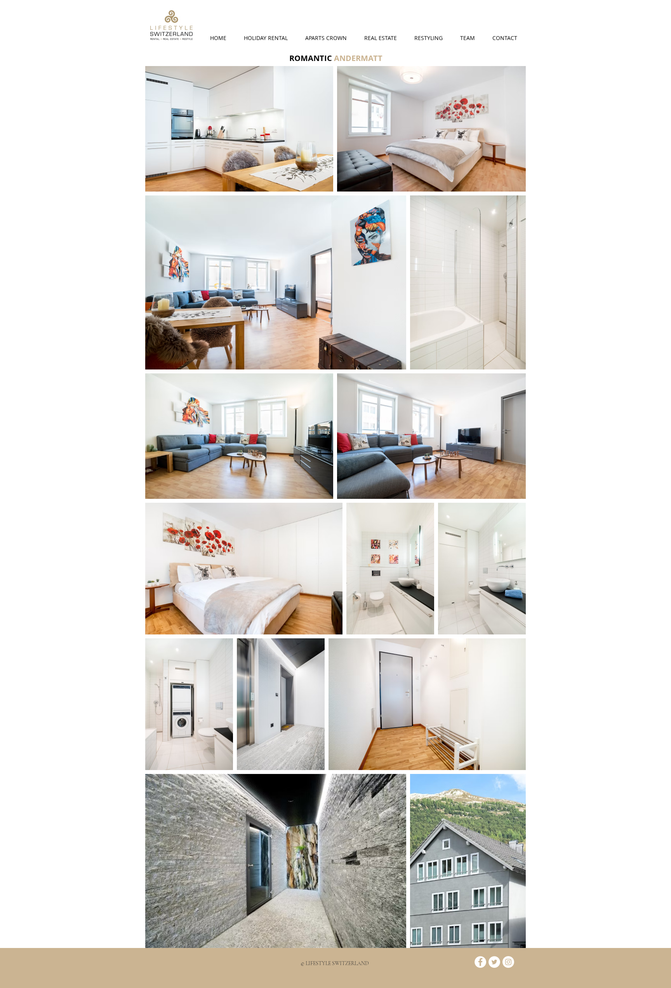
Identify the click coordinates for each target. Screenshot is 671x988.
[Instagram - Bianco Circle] (508, 962)
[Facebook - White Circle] (480, 962)
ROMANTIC (311, 58)
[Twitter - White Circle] (494, 962)
